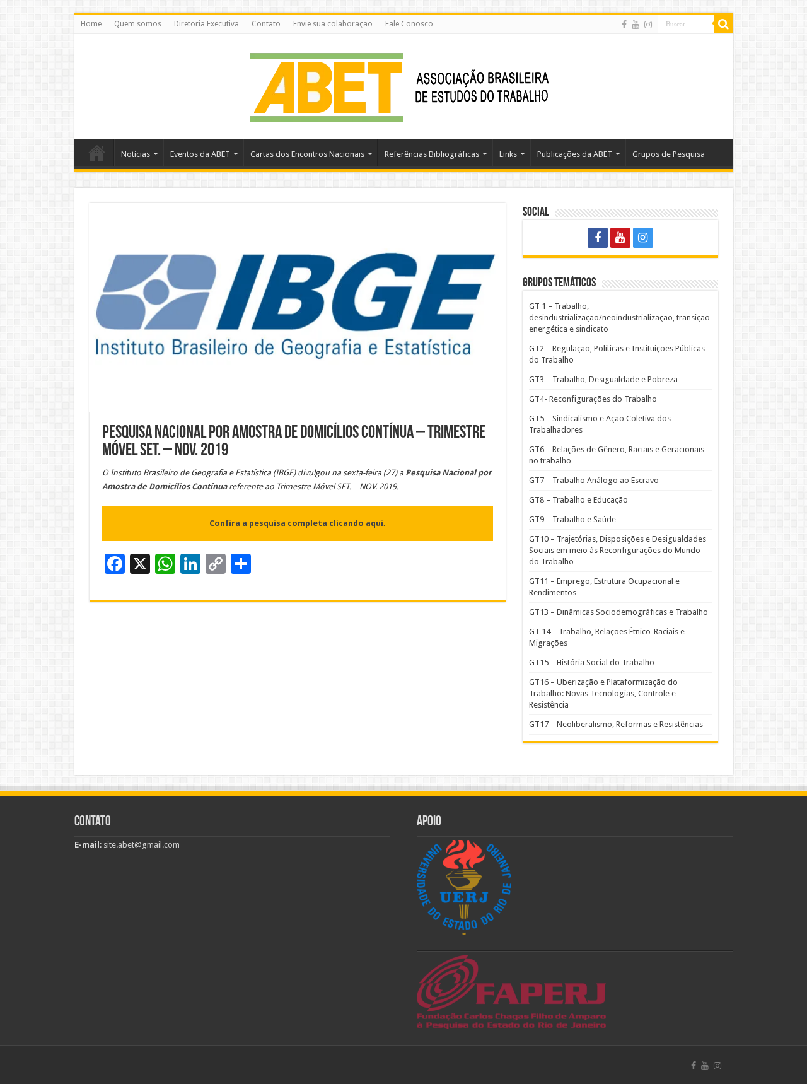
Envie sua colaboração (333, 24)
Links (508, 154)
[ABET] (403, 84)
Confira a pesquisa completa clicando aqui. (297, 523)
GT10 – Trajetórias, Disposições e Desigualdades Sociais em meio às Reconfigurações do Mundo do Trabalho (617, 550)
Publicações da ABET (574, 154)
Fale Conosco (409, 24)
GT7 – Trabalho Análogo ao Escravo (594, 480)
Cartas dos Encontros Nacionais (307, 154)
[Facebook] (624, 24)
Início (97, 152)
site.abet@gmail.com (141, 844)
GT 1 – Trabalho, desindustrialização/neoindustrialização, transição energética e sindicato (619, 317)
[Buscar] (723, 24)
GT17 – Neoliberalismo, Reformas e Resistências (616, 724)
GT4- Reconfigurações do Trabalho (593, 399)
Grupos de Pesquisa (668, 154)
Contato (266, 24)
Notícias (135, 154)
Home (91, 24)
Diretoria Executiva (206, 24)
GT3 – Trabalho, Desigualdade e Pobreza (603, 379)
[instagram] (648, 24)
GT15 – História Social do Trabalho (591, 662)
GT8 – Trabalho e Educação (578, 499)
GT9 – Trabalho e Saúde (572, 519)
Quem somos (137, 24)
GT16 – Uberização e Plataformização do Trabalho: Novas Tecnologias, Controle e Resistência (603, 693)
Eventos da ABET (200, 154)
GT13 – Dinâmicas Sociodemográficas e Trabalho (618, 612)
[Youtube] (635, 24)
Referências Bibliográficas (432, 154)
